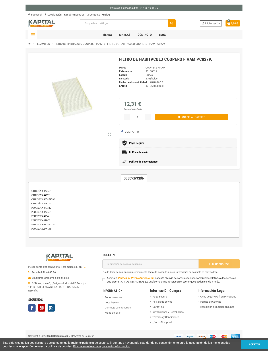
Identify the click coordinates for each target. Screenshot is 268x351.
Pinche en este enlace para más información (101, 346)
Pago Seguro (159, 296)
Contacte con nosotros (118, 307)
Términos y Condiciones (165, 317)
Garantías (158, 306)
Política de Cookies (210, 301)
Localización (53, 14)
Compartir (131, 131)
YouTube (41, 308)
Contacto (94, 14)
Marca (122, 67)
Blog (107, 14)
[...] (84, 266)
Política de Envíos (162, 301)
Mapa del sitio (113, 312)
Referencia (125, 71)
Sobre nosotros (75, 14)
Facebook (36, 14)
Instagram (51, 308)
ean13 (123, 85)
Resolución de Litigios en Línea (217, 306)
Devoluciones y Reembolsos (168, 311)
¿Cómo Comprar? (162, 322)
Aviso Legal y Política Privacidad (218, 296)
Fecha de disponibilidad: (133, 82)
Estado (123, 74)
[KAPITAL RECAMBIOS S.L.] (42, 23)
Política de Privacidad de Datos (136, 277)
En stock (124, 78)
